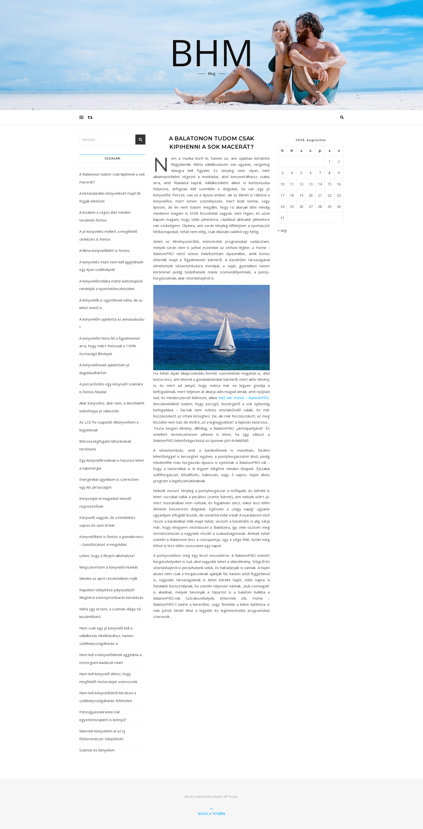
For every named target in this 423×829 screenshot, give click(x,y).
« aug (282, 230)
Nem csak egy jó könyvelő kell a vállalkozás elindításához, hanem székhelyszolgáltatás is (106, 636)
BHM (211, 52)
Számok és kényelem (97, 750)
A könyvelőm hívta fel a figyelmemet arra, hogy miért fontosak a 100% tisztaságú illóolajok (109, 346)
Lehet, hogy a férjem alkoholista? (107, 555)
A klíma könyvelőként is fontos (104, 250)
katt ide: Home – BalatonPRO (244, 397)
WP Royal (230, 796)
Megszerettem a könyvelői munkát (108, 567)
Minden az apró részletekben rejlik (108, 578)
